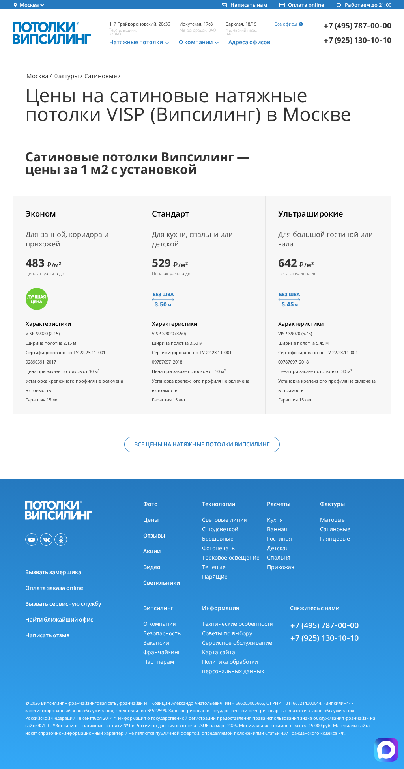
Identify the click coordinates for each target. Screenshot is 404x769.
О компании (159, 623)
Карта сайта (218, 652)
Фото (150, 504)
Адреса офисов (249, 42)
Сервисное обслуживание (237, 642)
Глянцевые (335, 538)
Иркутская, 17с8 (196, 24)
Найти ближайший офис (59, 619)
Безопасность (162, 633)
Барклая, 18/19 (241, 24)
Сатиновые (100, 76)
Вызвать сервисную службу (63, 603)
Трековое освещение (231, 557)
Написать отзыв (47, 635)
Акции (152, 551)
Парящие (215, 576)
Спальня (278, 557)
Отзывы (154, 535)
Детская (278, 548)
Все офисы (286, 24)
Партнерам (158, 661)
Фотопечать (218, 548)
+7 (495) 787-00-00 (324, 625)
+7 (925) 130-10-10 (357, 40)
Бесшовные (218, 538)
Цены (151, 519)
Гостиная (279, 538)
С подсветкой (220, 529)
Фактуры (66, 76)
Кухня (275, 519)
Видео (152, 567)
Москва (37, 76)
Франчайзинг (161, 652)
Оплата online (306, 4)
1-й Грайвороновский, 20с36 (139, 24)
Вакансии (156, 642)
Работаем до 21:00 (368, 4)
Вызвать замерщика (53, 572)
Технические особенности (237, 623)
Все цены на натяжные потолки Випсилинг (202, 444)
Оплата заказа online (54, 588)
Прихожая (280, 567)
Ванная (277, 529)
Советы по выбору (227, 633)
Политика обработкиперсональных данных (233, 666)
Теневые (214, 567)
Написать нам (248, 4)
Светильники (161, 582)
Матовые (332, 519)
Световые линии (224, 519)
